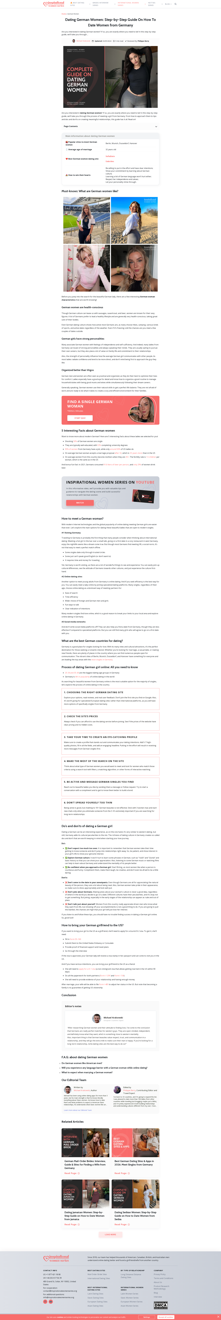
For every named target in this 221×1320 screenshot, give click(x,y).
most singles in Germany (102, 659)
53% (99, 445)
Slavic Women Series (130, 1297)
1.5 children (151, 457)
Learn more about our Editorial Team (78, 1110)
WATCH (80, 502)
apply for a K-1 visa (87, 969)
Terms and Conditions (163, 1278)
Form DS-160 (75, 939)
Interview (158, 1297)
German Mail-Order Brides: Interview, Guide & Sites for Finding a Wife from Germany (85, 1165)
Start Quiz (80, 418)
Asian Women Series (129, 1306)
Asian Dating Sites (95, 1306)
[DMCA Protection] (161, 1308)
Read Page (70, 1173)
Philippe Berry (129, 1090)
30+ (127, 457)
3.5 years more (135, 453)
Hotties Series (151, 4)
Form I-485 (103, 984)
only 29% (137, 464)
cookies (60, 1317)
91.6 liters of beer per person (116, 464)
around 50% (115, 449)
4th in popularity (82, 676)
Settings (146, 1317)
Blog (167, 4)
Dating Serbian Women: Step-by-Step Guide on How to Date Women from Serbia (135, 1216)
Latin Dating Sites (95, 1293)
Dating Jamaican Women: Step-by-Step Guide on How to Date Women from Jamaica (84, 1216)
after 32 (118, 453)
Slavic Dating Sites (96, 1297)
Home (64, 14)
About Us (158, 1282)
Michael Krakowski (83, 41)
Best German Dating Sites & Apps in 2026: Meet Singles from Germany (134, 1163)
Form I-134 (119, 975)
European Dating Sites (97, 1301)
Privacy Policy (160, 1274)
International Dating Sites (99, 1278)
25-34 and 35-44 (72, 672)
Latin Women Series (129, 1293)
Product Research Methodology (161, 1287)
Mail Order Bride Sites (97, 1274)
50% (75, 441)
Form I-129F (105, 975)
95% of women (71, 449)
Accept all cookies (166, 1317)
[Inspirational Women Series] (54, 4)
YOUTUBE (145, 482)
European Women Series (131, 1301)
